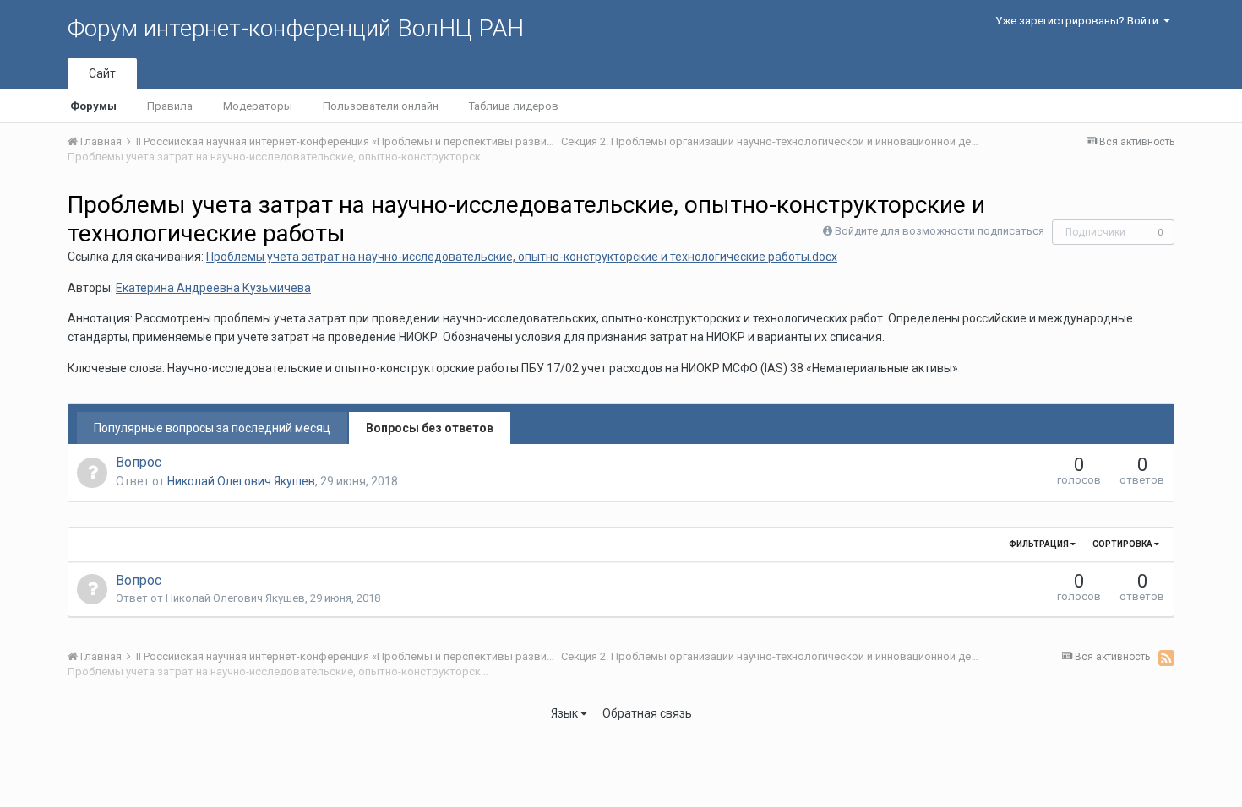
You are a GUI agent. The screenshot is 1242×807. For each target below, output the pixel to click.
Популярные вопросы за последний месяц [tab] (212, 428)
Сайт (102, 73)
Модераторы (257, 106)
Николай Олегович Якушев (241, 481)
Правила (170, 106)
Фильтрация (1039, 544)
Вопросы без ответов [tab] (429, 428)
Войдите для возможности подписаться (939, 231)
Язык (565, 713)
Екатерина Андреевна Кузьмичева (213, 288)
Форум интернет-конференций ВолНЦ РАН (296, 28)
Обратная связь (647, 713)
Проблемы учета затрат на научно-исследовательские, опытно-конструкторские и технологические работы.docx (521, 256)
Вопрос (138, 462)
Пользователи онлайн (381, 106)
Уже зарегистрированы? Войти (1079, 20)
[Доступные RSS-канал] (1166, 657)
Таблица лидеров (513, 106)
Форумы (93, 106)
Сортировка (1123, 544)
